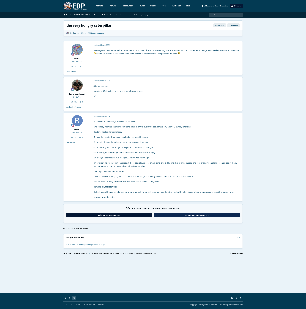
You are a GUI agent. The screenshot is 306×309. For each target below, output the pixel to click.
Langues (100, 33)
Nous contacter (89, 305)
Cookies (101, 305)
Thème (77, 305)
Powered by (231, 305)
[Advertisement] (135, 275)
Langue (68, 305)
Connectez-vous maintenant (197, 215)
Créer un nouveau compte (109, 215)
